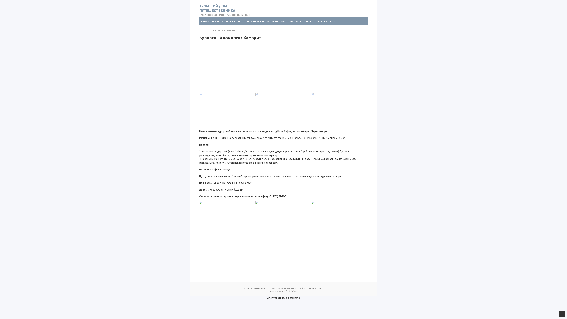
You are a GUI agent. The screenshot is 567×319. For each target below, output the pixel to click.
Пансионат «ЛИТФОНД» (214, 36)
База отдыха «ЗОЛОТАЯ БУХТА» (248, 36)
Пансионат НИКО (210, 29)
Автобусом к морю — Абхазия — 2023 (222, 21)
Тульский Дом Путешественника (217, 8)
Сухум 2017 (300, 36)
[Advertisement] (283, 62)
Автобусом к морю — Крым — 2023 (266, 21)
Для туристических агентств (283, 298)
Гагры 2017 (335, 29)
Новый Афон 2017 (279, 36)
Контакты (295, 21)
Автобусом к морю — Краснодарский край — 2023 (296, 29)
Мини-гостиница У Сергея (320, 21)
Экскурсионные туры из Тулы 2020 (244, 29)
